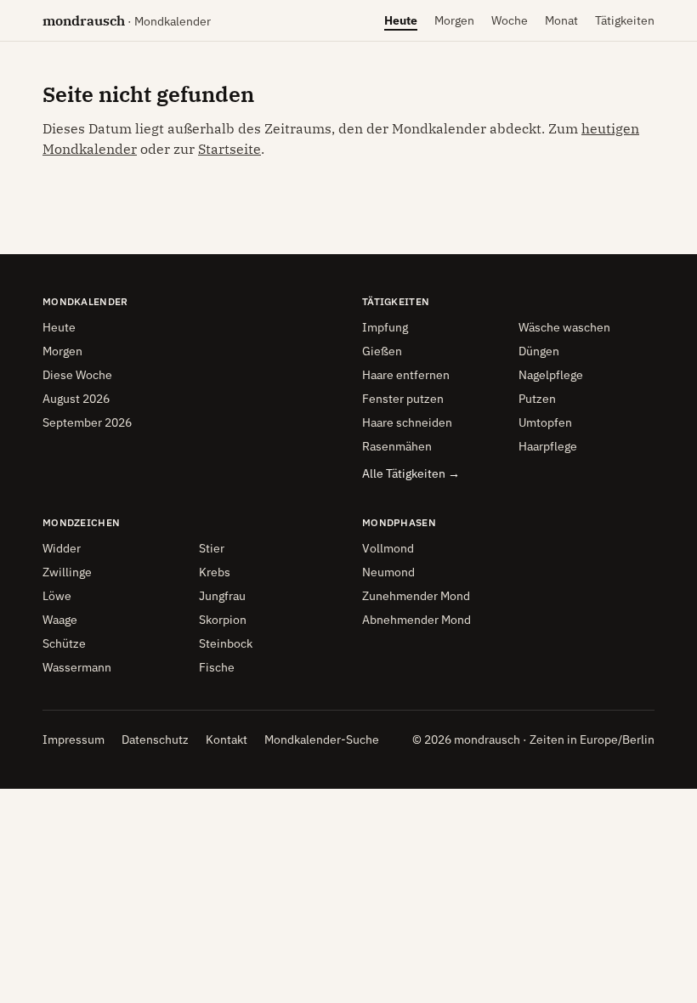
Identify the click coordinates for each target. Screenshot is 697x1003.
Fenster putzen (403, 398)
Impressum (73, 739)
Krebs (214, 572)
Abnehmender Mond (416, 619)
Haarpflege (547, 446)
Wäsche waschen (564, 327)
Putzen (537, 398)
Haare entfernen (406, 374)
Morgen (454, 25)
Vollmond (388, 548)
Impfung (385, 327)
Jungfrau (222, 596)
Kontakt (226, 739)
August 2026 (76, 398)
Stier (211, 548)
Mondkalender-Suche (321, 739)
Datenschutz (155, 739)
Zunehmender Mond (416, 596)
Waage (59, 619)
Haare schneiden (407, 422)
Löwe (56, 596)
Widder (61, 548)
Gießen (382, 351)
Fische (217, 667)
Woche (509, 25)
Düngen (538, 351)
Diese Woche (77, 374)
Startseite (229, 148)
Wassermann (76, 667)
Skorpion (222, 619)
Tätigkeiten (624, 20)
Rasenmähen (397, 446)
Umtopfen (545, 422)
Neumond (388, 572)
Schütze (64, 643)
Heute (400, 25)
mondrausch (126, 20)
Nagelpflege (550, 374)
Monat (561, 25)
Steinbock (225, 643)
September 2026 (87, 422)
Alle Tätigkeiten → (411, 473)
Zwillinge (67, 572)
